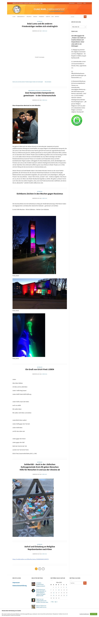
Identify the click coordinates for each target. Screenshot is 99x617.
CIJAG (14, 16)
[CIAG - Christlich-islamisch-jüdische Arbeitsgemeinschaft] (19, 9)
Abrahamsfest (31, 90)
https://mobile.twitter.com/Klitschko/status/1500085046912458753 (31, 559)
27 (66, 595)
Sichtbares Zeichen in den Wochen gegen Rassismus (40, 193)
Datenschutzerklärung (20, 586)
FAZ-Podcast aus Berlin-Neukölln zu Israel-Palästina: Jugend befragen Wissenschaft (41, 593)
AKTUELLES (39, 21)
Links (84, 3)
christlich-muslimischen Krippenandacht (40, 584)
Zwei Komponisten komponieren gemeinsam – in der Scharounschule (40, 94)
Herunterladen (48, 82)
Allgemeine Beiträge (46, 90)
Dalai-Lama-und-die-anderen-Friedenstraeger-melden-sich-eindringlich (28, 82)
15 (53, 593)
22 (53, 595)
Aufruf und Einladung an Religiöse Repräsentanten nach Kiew (39, 548)
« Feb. (52, 602)
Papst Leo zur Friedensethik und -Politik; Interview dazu (42, 600)
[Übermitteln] (85, 16)
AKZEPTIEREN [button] (93, 614)
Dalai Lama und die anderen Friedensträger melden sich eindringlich (40, 25)
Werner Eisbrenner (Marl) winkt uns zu (41, 606)
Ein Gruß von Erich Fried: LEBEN (39, 369)
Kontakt (57, 16)
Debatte (48, 16)
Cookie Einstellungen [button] (84, 614)
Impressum (79, 3)
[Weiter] (43, 568)
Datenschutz (72, 3)
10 (58, 590)
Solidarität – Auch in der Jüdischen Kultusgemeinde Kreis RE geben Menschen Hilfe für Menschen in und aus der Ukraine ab (40, 467)
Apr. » (56, 602)
